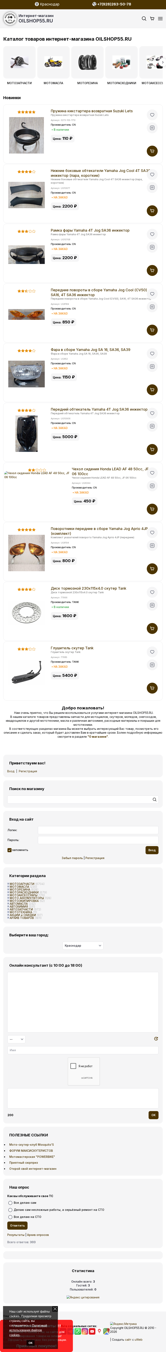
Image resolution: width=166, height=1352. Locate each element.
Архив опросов (38, 1235)
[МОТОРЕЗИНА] (87, 62)
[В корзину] (152, 151)
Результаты (15, 1235)
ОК (31, 1343)
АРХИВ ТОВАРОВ (22, 918)
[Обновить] (156, 1039)
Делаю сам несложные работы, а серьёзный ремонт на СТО (59, 1209)
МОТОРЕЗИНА (87, 83)
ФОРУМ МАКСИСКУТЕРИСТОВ (31, 1150)
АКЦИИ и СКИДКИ (23, 915)
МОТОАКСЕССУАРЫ (23, 895)
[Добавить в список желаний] (152, 114)
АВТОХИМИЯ (19, 906)
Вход (11, 771)
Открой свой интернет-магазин (32, 1168)
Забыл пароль (72, 858)
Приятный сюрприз (23, 1162)
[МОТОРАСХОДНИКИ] (121, 62)
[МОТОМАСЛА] (53, 62)
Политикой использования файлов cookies (28, 1330)
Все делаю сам (25, 1202)
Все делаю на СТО (27, 1216)
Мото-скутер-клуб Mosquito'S (31, 1144)
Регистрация (28, 771)
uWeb (139, 1339)
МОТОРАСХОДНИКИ (121, 83)
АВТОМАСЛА (19, 903)
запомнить (20, 850)
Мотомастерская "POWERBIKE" (32, 1156)
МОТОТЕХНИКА (21, 912)
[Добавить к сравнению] (152, 127)
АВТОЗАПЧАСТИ (21, 909)
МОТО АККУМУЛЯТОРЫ (27, 898)
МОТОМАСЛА (53, 83)
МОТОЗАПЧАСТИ (19, 83)
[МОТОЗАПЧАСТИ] (19, 62)
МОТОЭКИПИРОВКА (24, 901)
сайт (128, 1339)
